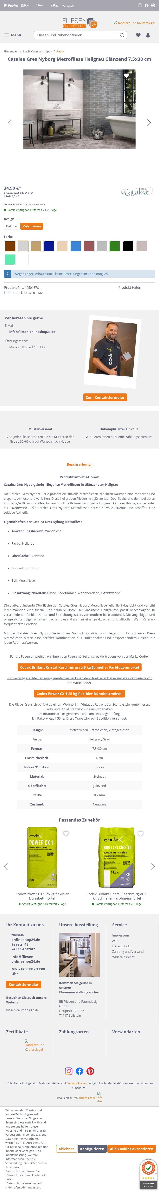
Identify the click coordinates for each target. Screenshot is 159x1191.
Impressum (120, 935)
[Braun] (89, 246)
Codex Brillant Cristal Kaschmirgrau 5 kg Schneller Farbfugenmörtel (79, 667)
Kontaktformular (24, 984)
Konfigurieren (92, 1148)
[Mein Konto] (148, 35)
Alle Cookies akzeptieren (131, 1148)
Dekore (11, 226)
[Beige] (62, 246)
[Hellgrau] (23, 246)
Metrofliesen (31, 226)
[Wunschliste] (138, 35)
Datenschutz (121, 946)
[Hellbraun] (36, 246)
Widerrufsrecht (123, 957)
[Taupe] (141, 246)
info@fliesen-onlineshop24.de (32, 332)
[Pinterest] (152, 287)
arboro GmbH (87, 1098)
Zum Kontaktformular (105, 397)
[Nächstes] (149, 122)
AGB (115, 941)
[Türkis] (10, 259)
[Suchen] (122, 35)
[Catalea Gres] (137, 191)
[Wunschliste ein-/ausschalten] (126, 76)
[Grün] (115, 246)
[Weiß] (23, 259)
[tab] (79, 464)
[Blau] (75, 246)
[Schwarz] (128, 246)
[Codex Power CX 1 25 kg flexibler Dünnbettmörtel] (42, 857)
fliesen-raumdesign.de (22, 1010)
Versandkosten (77, 1083)
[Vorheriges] (10, 122)
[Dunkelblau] (49, 246)
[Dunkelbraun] (10, 246)
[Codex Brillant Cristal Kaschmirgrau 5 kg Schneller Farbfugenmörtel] (116, 857)
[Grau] (102, 246)
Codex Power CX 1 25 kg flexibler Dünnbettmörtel (80, 693)
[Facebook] (145, 287)
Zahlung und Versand (128, 951)
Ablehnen (66, 1148)
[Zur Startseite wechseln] (79, 23)
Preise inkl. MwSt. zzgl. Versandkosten (24, 204)
